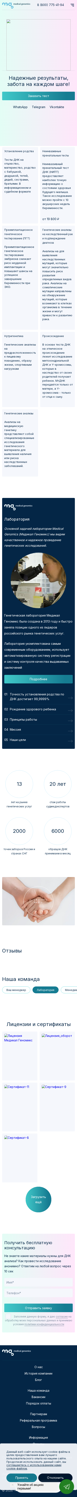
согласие (62, 1316)
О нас (38, 1367)
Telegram (38, 107)
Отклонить (55, 1478)
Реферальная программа (38, 1420)
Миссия (15, 729)
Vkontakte (57, 107)
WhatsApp (20, 107)
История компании (38, 1373)
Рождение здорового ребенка (33, 709)
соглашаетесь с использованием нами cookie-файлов (33, 1466)
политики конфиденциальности (44, 1324)
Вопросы (38, 1427)
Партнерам (38, 1414)
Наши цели (18, 740)
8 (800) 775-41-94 (50, 5)
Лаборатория (45, 990)
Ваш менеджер (16, 990)
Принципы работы (23, 719)
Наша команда (38, 1390)
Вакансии (38, 1397)
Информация (38, 1437)
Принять (21, 1478)
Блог (38, 1380)
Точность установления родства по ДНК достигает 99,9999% (37, 696)
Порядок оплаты (38, 1403)
